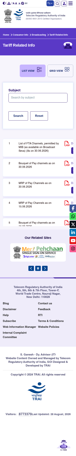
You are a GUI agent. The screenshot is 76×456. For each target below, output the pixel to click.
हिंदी (26, 3)
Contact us (45, 303)
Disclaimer (9, 309)
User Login (64, 3)
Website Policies (48, 327)
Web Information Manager (19, 327)
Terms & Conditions (51, 321)
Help (6, 315)
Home (6, 35)
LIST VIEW (28, 70)
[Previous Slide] (31, 268)
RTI (40, 315)
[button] (4, 3)
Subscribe (9, 321)
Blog (6, 303)
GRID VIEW (56, 70)
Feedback (44, 309)
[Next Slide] (45, 268)
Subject (14, 90)
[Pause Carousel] (38, 268)
